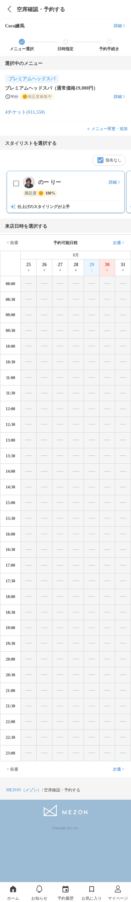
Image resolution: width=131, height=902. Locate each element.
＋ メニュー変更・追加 (107, 128)
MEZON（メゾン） (23, 790)
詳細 (118, 26)
